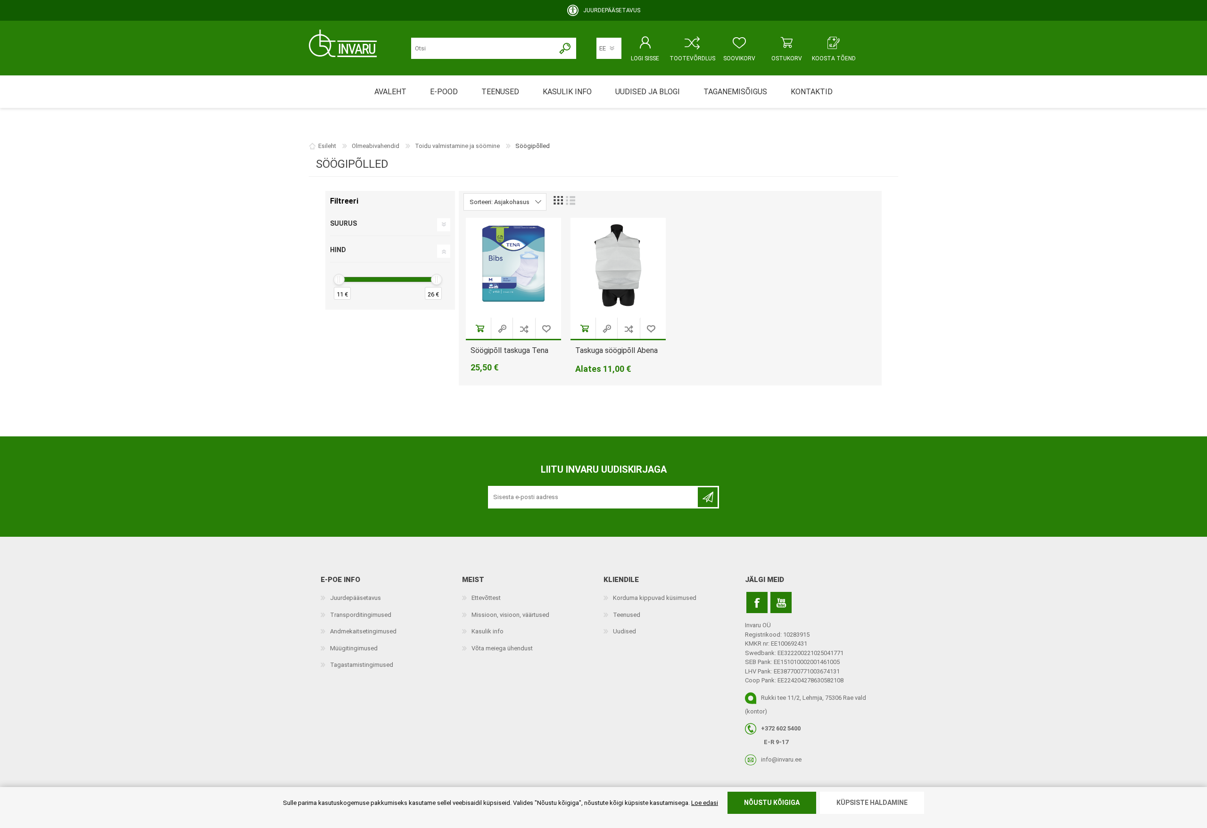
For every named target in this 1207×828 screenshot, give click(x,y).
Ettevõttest (486, 597)
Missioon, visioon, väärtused (510, 614)
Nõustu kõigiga (772, 802)
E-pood (444, 91)
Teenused (626, 614)
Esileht (327, 145)
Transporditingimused (360, 614)
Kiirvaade (502, 328)
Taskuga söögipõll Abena (616, 350)
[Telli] (708, 497)
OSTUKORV (786, 58)
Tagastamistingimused (361, 664)
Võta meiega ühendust (502, 648)
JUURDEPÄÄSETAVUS (611, 10)
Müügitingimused (354, 648)
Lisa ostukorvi (480, 328)
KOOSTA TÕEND (834, 58)
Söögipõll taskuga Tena (509, 350)
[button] (524, 328)
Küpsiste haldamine (872, 802)
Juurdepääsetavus (355, 597)
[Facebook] (757, 602)
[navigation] (390, 250)
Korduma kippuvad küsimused (654, 597)
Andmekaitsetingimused (363, 631)
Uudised (624, 631)
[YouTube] (781, 602)
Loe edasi (704, 802)
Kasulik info (487, 631)
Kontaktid (812, 91)
